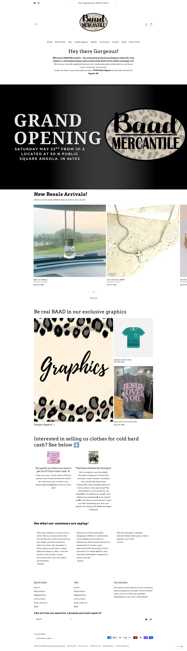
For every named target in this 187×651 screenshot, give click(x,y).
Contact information (122, 646)
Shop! (36, 606)
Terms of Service (40, 603)
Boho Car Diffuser (41, 280)
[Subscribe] (70, 619)
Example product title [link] (122, 360)
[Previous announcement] (70, 3)
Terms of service (95, 646)
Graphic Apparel (43, 424)
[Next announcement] (116, 3)
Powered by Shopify (58, 646)
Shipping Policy (40, 595)
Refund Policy (39, 591)
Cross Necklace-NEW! (116, 280)
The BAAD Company (45, 646)
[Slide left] (88, 292)
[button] (36, 24)
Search (37, 587)
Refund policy (72, 646)
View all (93, 298)
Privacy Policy (39, 599)
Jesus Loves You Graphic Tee (125, 422)
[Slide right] (98, 292)
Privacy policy (83, 646)
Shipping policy (108, 646)
